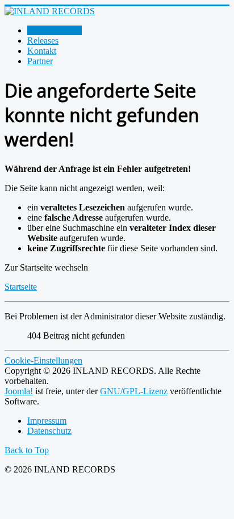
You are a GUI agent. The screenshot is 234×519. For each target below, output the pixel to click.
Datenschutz (49, 431)
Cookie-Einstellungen (43, 360)
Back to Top (27, 450)
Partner (40, 61)
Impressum (46, 420)
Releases (42, 40)
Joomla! (19, 391)
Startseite (21, 287)
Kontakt (41, 51)
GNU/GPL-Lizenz (134, 391)
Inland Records (54, 30)
